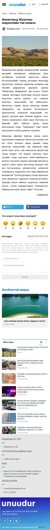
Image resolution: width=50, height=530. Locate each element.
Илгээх (25, 277)
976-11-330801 (10, 492)
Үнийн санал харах (12, 459)
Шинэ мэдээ (8, 342)
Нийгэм (12, 13)
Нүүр (4, 13)
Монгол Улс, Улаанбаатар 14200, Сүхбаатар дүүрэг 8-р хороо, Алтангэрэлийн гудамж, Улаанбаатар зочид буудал (22, 473)
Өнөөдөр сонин (13, 29)
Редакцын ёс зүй (11, 447)
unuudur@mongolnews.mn (15, 488)
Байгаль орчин (25, 13)
